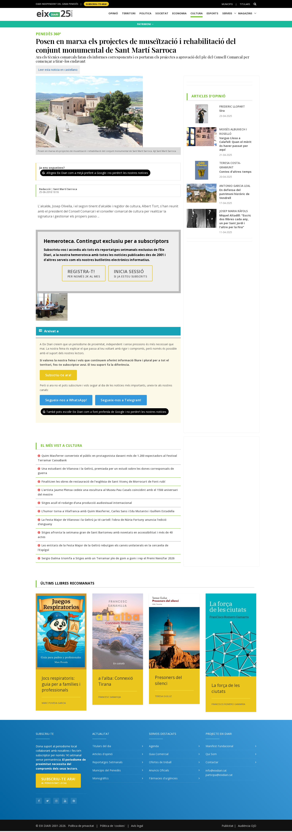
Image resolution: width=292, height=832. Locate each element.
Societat (161, 13)
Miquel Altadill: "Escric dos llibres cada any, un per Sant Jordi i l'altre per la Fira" (235, 221)
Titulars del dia (101, 746)
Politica (145, 13)
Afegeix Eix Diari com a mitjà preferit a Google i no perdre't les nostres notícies (97, 173)
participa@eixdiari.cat (219, 775)
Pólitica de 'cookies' (112, 826)
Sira (222, 110)
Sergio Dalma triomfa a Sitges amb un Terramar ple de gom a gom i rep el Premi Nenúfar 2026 (108, 558)
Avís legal (137, 826)
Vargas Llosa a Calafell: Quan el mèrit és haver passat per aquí (235, 144)
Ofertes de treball (160, 762)
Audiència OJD (247, 826)
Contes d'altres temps (235, 172)
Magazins (245, 13)
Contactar (212, 762)
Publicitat (227, 826)
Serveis (227, 13)
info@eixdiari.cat (216, 770)
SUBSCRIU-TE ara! (96, 3)
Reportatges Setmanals (107, 762)
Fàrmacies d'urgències (163, 778)
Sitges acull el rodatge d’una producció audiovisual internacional (87, 503)
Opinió (113, 13)
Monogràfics (100, 778)
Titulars (245, 4)
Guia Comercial (158, 754)
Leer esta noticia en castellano (57, 70)
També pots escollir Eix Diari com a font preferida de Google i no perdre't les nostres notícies (106, 412)
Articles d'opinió (102, 754)
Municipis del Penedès (106, 770)
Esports (212, 13)
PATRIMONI (144, 24)
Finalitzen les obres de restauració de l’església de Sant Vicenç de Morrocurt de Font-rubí (103, 481)
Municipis (227, 4)
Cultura (196, 13)
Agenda (154, 746)
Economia (179, 13)
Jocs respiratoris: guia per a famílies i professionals (61, 684)
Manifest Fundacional (219, 746)
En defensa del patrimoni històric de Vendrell (234, 194)
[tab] (108, 331)
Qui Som (211, 754)
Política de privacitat (81, 826)
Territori (128, 13)
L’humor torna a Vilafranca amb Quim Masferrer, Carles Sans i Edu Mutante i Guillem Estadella (108, 511)
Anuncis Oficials (159, 770)
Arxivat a (51, 331)
